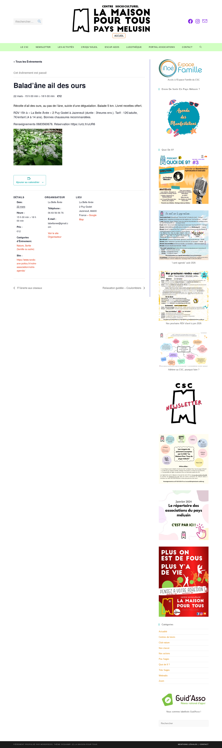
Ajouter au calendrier (27, 182)
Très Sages (164, 670)
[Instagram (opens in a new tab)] (197, 21)
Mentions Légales (187, 744)
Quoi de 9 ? (164, 664)
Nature (20, 245)
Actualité (163, 631)
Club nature (164, 642)
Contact (204, 744)
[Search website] (200, 47)
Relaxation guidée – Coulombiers (122, 288)
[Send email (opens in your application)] (205, 21)
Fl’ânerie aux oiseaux (29, 288)
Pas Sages (164, 659)
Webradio (163, 675)
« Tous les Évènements (27, 61)
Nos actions (164, 653)
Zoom (161, 681)
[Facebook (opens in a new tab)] (190, 21)
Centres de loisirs (167, 637)
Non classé (164, 648)
